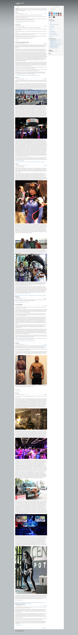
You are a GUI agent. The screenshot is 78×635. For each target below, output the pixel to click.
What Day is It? (17, 24)
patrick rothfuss (20, 603)
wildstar (30, 603)
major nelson (43, 602)
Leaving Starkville (52, 42)
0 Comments (45, 13)
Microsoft (16, 603)
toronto (19, 22)
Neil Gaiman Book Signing (54, 34)
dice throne (27, 295)
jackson (25, 340)
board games (18, 75)
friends (21, 75)
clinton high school (21, 340)
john (27, 340)
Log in (51, 54)
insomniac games (34, 602)
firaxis (26, 602)
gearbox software (29, 602)
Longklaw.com (20, 3)
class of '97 (17, 340)
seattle (34, 75)
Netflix (51, 22)
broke (17, 625)
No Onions (51, 36)
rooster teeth (23, 603)
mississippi (29, 340)
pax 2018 (38, 295)
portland (32, 75)
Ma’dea (56, 46)
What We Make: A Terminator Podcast (40, 345)
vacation (39, 75)
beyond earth (16, 602)
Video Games (16, 296)
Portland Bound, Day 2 (53, 40)
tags (45, 295)
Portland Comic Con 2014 (54, 44)
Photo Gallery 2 (52, 26)
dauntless (24, 295)
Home (15, 7)
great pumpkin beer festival (25, 75)
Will (26, 13)
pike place (41, 295)
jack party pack (31, 295)
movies (30, 75)
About (18, 6)
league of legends (39, 602)
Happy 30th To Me (52, 31)
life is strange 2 (35, 295)
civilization (23, 602)
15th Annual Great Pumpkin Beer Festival (22, 42)
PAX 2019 (17, 77)
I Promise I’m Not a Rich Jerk (20, 604)
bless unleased (17, 295)
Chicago (17, 22)
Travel (16, 12)
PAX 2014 (17, 393)
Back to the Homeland (18, 304)
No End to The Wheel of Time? (54, 24)
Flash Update (17, 297)
